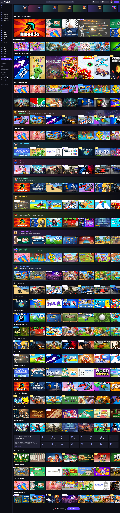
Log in (116, 2)
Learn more (18, 446)
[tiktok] (2, 77)
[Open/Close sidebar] (2, 1)
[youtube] (5, 77)
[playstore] (5, 80)
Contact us (7, 59)
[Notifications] (111, 2)
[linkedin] (2, 80)
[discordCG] (10, 77)
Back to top (74, 508)
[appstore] (7, 77)
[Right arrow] (117, 9)
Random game (60, 508)
